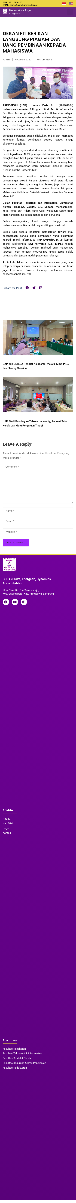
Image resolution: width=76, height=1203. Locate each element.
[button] (70, 12)
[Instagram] (24, 602)
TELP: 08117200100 (12, 2)
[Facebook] (6, 602)
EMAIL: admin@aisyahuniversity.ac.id (20, 5)
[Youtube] (15, 602)
